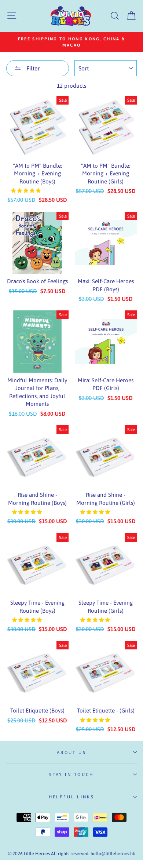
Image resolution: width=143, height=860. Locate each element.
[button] (26, 190)
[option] (71, 42)
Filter (32, 68)
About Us (72, 752)
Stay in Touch (71, 774)
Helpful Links (72, 796)
